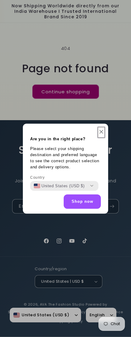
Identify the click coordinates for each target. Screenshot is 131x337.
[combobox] (59, 186)
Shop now (82, 201)
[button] (101, 132)
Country (37, 177)
